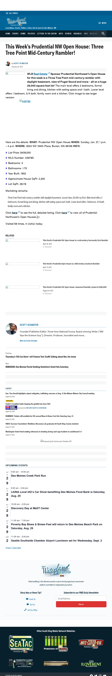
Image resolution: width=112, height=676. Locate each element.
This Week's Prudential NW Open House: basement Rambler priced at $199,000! (75, 286)
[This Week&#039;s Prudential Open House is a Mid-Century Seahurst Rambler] (23, 272)
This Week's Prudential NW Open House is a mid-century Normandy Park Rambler (75, 240)
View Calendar (13, 548)
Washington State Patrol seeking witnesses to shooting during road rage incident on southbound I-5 (44, 431)
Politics (31, 33)
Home (8, 33)
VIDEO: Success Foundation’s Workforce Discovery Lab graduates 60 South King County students (42, 423)
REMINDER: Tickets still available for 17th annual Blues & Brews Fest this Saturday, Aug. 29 (39, 415)
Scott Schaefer (21, 63)
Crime (23, 33)
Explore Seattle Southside (36, 408)
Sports (68, 33)
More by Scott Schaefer (28, 340)
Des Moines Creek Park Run (28, 475)
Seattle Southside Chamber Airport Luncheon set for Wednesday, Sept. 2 (56, 540)
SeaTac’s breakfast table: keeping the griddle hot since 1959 (28, 403)
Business (78, 33)
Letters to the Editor (47, 33)
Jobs (86, 33)
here (64, 212)
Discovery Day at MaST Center (30, 508)
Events (15, 33)
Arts (61, 33)
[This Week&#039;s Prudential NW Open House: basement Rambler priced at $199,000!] (23, 296)
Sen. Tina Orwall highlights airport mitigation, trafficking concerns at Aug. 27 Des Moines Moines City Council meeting (50, 393)
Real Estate (40, 74)
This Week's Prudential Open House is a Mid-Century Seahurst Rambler (71, 263)
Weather (93, 33)
